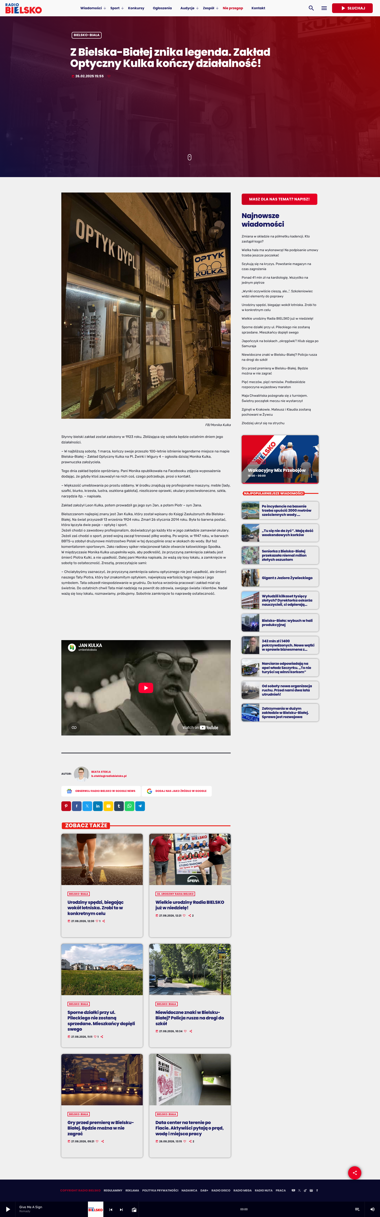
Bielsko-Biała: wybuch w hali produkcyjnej (287, 622)
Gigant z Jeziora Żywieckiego (287, 577)
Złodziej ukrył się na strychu (263, 423)
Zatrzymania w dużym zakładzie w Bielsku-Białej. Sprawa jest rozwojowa (285, 712)
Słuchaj (352, 8)
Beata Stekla (101, 772)
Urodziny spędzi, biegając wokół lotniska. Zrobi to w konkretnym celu (96, 907)
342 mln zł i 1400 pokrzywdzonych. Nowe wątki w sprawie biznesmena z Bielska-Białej (288, 647)
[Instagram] (311, 1190)
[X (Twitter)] (299, 1190)
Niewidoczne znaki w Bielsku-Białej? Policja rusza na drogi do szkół (189, 1017)
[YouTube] (293, 1190)
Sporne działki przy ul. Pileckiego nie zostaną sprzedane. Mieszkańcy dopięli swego (101, 1020)
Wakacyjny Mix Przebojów (277, 470)
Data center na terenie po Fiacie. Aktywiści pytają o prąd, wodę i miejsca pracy (189, 1128)
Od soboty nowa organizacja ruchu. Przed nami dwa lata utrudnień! (287, 690)
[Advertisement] (190, 117)
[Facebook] (317, 1190)
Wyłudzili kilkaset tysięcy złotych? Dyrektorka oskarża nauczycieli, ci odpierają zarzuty (287, 602)
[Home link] (23, 8)
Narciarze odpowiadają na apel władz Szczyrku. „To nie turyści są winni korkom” (286, 667)
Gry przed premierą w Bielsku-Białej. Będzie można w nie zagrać (101, 1128)
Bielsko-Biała (87, 35)
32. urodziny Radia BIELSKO (175, 894)
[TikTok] (305, 1190)
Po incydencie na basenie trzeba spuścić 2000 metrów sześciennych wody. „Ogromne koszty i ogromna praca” (287, 515)
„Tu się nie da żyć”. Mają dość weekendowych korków (287, 532)
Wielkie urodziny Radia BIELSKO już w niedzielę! (189, 905)
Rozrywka (256, 462)
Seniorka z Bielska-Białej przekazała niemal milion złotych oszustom (284, 555)
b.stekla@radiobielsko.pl (109, 776)
